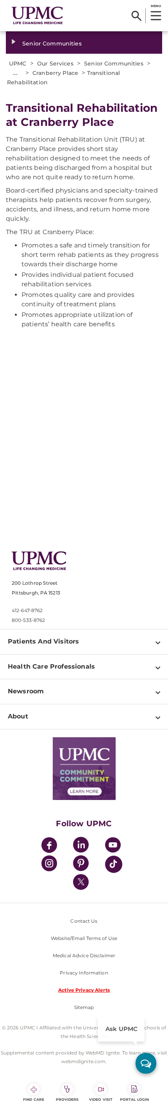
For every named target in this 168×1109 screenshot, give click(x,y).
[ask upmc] (146, 1063)
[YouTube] (113, 846)
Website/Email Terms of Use (84, 938)
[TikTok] (113, 864)
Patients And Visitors (43, 641)
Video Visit (101, 1099)
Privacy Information (84, 973)
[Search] (136, 15)
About (18, 716)
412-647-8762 (27, 610)
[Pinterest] (81, 864)
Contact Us (83, 921)
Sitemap (84, 1007)
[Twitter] (81, 882)
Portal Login (134, 1099)
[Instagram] (49, 864)
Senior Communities (52, 43)
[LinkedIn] (81, 846)
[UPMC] (37, 15)
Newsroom (26, 691)
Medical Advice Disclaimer (84, 955)
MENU (156, 6)
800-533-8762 (28, 620)
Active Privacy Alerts (84, 990)
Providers (67, 1099)
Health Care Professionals (51, 666)
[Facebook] (49, 846)
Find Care (33, 1099)
